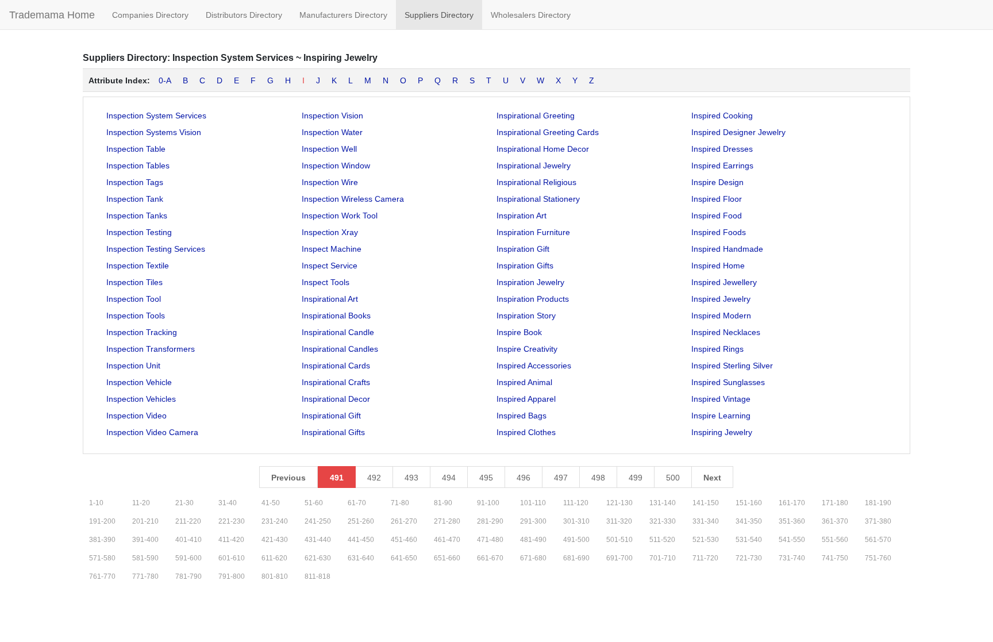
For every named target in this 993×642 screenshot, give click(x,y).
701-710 (662, 558)
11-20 (141, 503)
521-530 (705, 540)
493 (411, 477)
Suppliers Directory (439, 15)
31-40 (227, 503)
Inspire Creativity (526, 348)
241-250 (318, 521)
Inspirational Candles (340, 348)
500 (673, 477)
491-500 (576, 540)
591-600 (188, 558)
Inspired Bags (521, 415)
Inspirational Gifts (333, 432)
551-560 (835, 540)
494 (449, 477)
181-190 (878, 503)
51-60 (314, 503)
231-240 (274, 521)
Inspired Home (718, 265)
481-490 (533, 540)
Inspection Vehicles (141, 398)
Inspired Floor (716, 198)
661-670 (490, 558)
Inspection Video (136, 415)
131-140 (662, 503)
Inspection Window (336, 165)
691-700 (619, 558)
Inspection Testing (139, 232)
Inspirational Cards (336, 365)
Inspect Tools (325, 282)
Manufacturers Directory (343, 15)
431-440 (318, 540)
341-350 (749, 521)
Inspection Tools (135, 315)
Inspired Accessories (533, 365)
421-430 (274, 540)
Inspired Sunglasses (728, 382)
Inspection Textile (137, 265)
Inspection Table (136, 148)
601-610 (231, 558)
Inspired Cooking (722, 115)
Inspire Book (519, 332)
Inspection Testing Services (155, 248)
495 (486, 477)
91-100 (488, 503)
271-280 (447, 521)
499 (635, 477)
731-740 (792, 558)
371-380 (878, 521)
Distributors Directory (244, 15)
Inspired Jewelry (720, 298)
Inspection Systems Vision (153, 132)
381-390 (102, 540)
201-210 (145, 521)
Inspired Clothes (526, 432)
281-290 (490, 521)
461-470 (447, 540)
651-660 (447, 558)
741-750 (835, 558)
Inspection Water (332, 132)
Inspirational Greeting (535, 115)
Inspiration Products (532, 298)
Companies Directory (150, 15)
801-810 (274, 576)
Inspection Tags (134, 182)
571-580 (102, 558)
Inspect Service (329, 265)
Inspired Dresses (722, 148)
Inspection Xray (330, 232)
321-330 (662, 521)
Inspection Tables (138, 165)
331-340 (705, 521)
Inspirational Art (330, 298)
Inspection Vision (332, 115)
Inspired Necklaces (725, 332)
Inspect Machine (331, 248)
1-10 (96, 503)
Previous (288, 477)
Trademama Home (52, 15)
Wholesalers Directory (531, 15)
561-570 (878, 540)
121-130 (619, 503)
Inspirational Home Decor (542, 148)
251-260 (361, 521)
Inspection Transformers (150, 348)
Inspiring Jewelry (721, 432)
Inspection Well (329, 148)
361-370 (835, 521)
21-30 (184, 503)
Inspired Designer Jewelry (738, 132)
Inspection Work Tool (340, 215)
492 (374, 477)
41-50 (270, 503)
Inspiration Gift (522, 248)
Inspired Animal (524, 382)
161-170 (792, 503)
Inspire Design (717, 182)
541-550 (792, 540)
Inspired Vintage (720, 398)
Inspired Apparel (526, 398)
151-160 (749, 503)
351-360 (792, 521)
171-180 (835, 503)
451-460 (404, 540)
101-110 (533, 503)
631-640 (361, 558)
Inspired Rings (717, 348)
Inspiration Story (526, 315)
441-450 (361, 540)
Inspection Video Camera (152, 432)
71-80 (400, 503)
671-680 (533, 558)
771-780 (145, 576)
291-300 (533, 521)
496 (523, 477)
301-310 (576, 521)
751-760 (878, 558)
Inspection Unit (133, 365)
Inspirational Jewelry (533, 165)
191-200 (102, 521)
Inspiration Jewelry (530, 282)
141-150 (705, 503)
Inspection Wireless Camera (353, 198)
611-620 (274, 558)
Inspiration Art (521, 215)
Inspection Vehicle (139, 382)
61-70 (357, 503)
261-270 (404, 521)
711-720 (705, 558)
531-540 (749, 540)
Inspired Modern (721, 315)
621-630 (318, 558)
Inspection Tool (133, 298)
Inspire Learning (720, 415)
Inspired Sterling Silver (732, 365)
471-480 (490, 540)
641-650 (404, 558)
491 (337, 477)
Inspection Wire (330, 182)
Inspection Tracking (141, 332)
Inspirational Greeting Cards (547, 132)
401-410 (188, 540)
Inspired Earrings (722, 165)
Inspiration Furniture (533, 232)
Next (712, 477)
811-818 (317, 576)
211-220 (188, 521)
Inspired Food (716, 215)
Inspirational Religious (536, 182)
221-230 (231, 521)
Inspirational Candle (338, 332)
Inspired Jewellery (724, 282)
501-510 (619, 540)
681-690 (576, 558)
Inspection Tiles (134, 282)
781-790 (188, 576)
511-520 (662, 540)
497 (561, 477)
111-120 (575, 503)
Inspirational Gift (331, 415)
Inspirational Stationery (538, 198)
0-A (165, 80)
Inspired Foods (718, 232)
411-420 (231, 540)
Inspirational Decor (336, 398)
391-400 (145, 540)
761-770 (102, 576)
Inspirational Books (336, 315)
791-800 (231, 576)
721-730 (749, 558)
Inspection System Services (156, 115)
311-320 (619, 521)
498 (598, 477)
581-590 (145, 558)
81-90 (443, 503)
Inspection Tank (134, 198)
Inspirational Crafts (336, 382)
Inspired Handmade (727, 248)
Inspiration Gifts (524, 265)
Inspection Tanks (136, 215)
